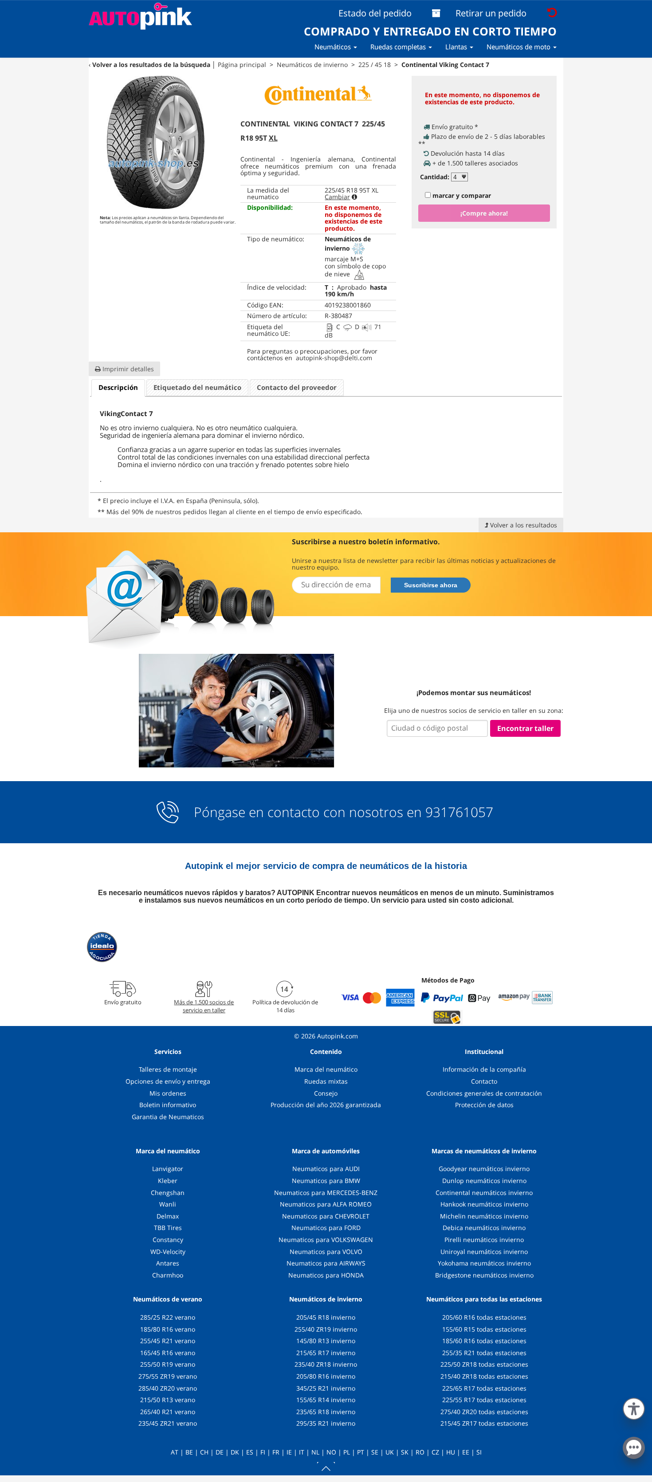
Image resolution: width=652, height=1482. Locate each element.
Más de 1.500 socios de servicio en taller (204, 1006)
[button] (634, 1407)
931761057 (459, 812)
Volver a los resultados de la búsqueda (151, 64)
